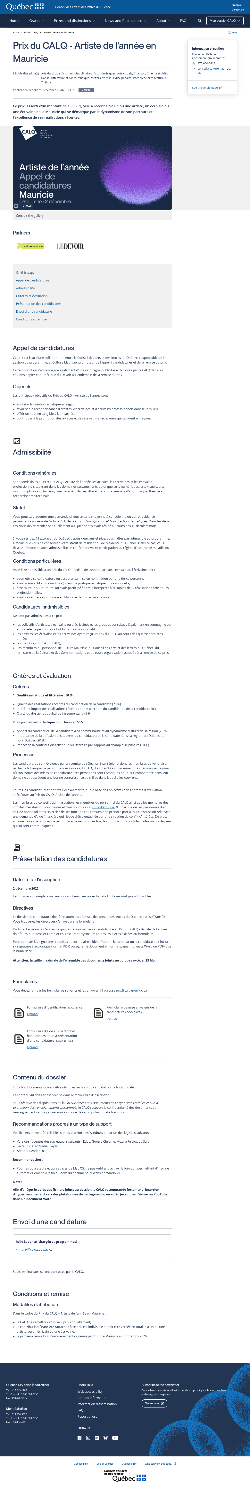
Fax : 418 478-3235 (16, 1398)
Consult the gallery (30, 215)
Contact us (238, 9)
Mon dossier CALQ (223, 21)
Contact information (92, 1398)
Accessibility (81, 1463)
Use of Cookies (105, 1463)
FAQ (80, 1410)
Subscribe (152, 1403)
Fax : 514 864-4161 (16, 1422)
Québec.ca (128, 1463)
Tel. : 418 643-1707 (16, 1390)
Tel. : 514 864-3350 (16, 1414)
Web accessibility (90, 1391)
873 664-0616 (206, 63)
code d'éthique (105, 807)
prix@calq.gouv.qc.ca (131, 990)
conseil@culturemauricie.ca (214, 70)
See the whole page (205, 87)
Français (237, 5)
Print (234, 32)
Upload (32, 1014)
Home (16, 32)
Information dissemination (97, 1404)
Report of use (87, 1416)
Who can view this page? (162, 1463)
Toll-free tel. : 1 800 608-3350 (22, 1394)
